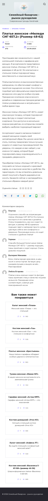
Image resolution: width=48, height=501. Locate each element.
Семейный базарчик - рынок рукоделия (24, 16)
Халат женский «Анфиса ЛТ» (24, 443)
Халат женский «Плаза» (24, 305)
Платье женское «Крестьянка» (24, 351)
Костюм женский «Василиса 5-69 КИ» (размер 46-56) (24, 467)
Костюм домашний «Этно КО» (24, 420)
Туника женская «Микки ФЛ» (24, 374)
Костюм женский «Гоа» (24, 328)
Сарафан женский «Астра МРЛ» (24, 397)
